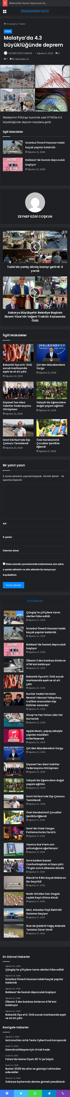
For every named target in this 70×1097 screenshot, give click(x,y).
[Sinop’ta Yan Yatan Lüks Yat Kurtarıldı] (14, 720)
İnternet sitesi (11, 550)
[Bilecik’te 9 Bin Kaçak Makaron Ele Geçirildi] (14, 882)
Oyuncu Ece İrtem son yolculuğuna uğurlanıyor (42, 846)
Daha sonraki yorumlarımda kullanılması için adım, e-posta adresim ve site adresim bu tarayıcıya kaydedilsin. (33, 569)
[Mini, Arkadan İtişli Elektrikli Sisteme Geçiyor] (14, 915)
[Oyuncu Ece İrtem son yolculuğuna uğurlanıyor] (14, 849)
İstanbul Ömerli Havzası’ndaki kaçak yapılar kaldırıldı (46, 630)
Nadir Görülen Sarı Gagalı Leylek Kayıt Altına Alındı (43, 895)
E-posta (8, 537)
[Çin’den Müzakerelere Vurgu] (51, 352)
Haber (22, 23)
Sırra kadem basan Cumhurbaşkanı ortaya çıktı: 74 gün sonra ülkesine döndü (45, 864)
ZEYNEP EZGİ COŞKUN (20, 53)
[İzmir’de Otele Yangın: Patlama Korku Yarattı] (14, 833)
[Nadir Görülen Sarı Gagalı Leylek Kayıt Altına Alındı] (14, 899)
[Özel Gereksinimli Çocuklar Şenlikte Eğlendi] (51, 427)
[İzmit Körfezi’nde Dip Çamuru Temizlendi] (18, 427)
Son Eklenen (35, 601)
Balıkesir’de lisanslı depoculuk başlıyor (30, 3)
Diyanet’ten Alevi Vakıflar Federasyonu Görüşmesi (17, 406)
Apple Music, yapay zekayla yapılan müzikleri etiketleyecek (44, 734)
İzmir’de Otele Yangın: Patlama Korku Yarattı (41, 830)
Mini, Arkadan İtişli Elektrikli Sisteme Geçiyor (44, 911)
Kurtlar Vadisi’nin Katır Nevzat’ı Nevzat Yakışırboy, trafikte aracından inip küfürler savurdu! (44, 699)
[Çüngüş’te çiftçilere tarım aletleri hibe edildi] (14, 617)
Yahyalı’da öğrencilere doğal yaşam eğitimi (51, 404)
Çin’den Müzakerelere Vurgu (50, 366)
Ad (5, 523)
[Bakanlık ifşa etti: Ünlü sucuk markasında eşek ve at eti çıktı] (18, 352)
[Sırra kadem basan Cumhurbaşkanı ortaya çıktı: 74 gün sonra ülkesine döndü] (14, 865)
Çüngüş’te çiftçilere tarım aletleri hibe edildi (43, 614)
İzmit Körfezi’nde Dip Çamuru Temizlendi (16, 441)
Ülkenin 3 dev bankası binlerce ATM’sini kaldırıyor (46, 662)
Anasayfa (11, 23)
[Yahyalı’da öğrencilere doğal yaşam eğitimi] (51, 390)
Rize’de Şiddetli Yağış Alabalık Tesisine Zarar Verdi (45, 927)
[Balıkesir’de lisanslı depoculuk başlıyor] (13, 164)
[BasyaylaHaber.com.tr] (35, 11)
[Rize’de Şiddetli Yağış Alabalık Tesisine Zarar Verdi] (14, 931)
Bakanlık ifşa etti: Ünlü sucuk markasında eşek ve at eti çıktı (17, 368)
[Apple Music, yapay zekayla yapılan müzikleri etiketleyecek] (14, 736)
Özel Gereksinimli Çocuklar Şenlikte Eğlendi (48, 443)
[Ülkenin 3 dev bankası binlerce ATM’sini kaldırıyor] (14, 665)
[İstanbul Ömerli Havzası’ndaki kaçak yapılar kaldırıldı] (13, 147)
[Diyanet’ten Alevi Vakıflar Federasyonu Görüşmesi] (18, 390)
